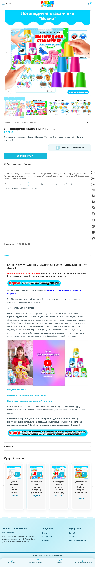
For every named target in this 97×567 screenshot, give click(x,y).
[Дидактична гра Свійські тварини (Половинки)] (81, 473)
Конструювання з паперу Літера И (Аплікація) (58, 487)
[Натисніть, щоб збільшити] (8, 91)
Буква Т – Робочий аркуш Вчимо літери (14, 487)
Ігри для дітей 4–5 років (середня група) (48, 176)
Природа (17, 174)
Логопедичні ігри (21, 184)
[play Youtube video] (47, 363)
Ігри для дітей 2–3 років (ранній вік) (53, 174)
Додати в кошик (25, 156)
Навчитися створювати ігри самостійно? (26, 395)
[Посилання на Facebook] (17, 244)
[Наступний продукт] (89, 122)
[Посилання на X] (20, 244)
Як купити (45, 533)
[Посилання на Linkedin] (26, 244)
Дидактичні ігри (30, 123)
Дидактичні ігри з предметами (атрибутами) (56, 184)
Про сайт (71, 533)
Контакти (71, 537)
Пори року (35, 188)
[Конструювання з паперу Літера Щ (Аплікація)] (36, 473)
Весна (35, 174)
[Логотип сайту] (48, 4)
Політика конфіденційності (78, 540)
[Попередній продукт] (84, 122)
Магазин (17, 123)
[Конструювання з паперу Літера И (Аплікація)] (59, 473)
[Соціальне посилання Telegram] (29, 244)
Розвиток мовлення (19, 178)
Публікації (45, 540)
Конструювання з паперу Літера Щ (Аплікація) (36, 487)
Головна (7, 123)
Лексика (34, 184)
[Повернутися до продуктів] (86, 122)
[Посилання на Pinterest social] (23, 244)
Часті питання (47, 537)
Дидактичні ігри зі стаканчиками (17, 188)
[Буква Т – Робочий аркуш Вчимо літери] (14, 473)
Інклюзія (27, 174)
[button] (6, 53)
